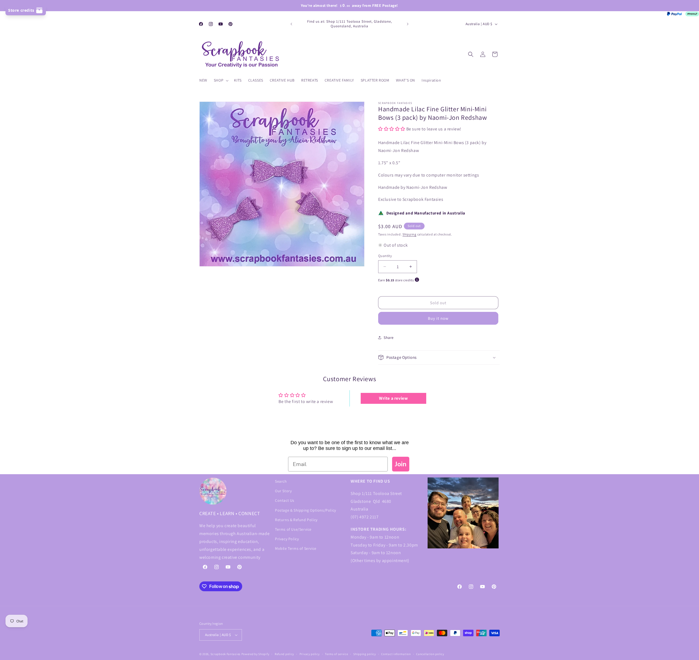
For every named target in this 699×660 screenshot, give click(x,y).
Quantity (385, 255)
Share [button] (389, 337)
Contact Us (284, 500)
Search (281, 481)
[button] (221, 80)
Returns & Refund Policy (296, 519)
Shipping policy (364, 654)
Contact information (396, 654)
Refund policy (284, 654)
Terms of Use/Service (293, 529)
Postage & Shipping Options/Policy (305, 510)
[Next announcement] (408, 24)
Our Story (283, 490)
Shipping (409, 234)
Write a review (393, 398)
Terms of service (336, 654)
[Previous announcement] (291, 24)
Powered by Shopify (255, 654)
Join (401, 464)
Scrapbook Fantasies (226, 654)
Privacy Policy (287, 538)
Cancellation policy (430, 654)
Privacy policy (310, 654)
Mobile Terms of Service (295, 548)
